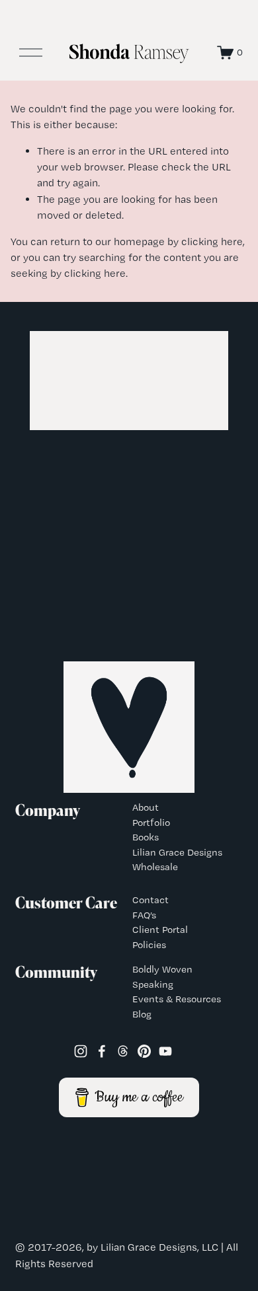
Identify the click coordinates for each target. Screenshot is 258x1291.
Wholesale (155, 867)
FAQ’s (144, 915)
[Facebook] (101, 1051)
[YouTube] (165, 1051)
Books (145, 837)
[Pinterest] (144, 1051)
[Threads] (123, 1051)
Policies (149, 945)
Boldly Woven (162, 969)
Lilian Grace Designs (177, 852)
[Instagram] (80, 1051)
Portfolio (151, 823)
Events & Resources (176, 999)
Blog (141, 1014)
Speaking (152, 984)
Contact (150, 900)
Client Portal (160, 930)
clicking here (212, 241)
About (145, 807)
